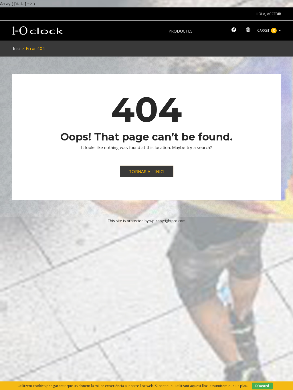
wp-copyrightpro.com (167, 220)
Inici (16, 48)
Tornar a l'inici (147, 171)
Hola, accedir (268, 13)
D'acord (262, 385)
